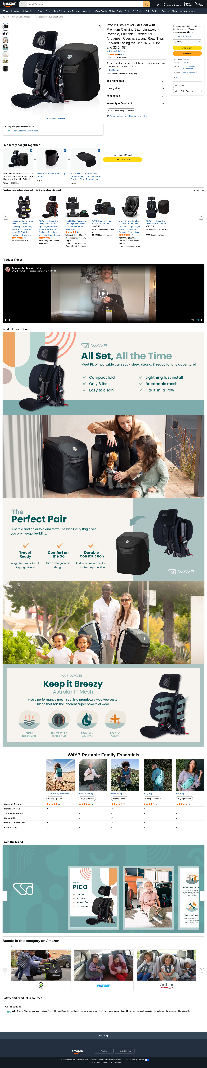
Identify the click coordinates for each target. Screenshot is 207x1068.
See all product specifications (121, 111)
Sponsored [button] (6, 946)
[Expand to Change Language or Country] (160, 5)
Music (174, 11)
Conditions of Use (68, 1060)
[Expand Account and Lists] (180, 5)
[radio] (5, 26)
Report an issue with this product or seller (128, 116)
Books (127, 11)
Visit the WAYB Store (116, 51)
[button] (6, 11)
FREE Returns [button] (113, 70)
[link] (52, 159)
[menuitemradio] (197, 320)
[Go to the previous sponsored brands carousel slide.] (5, 970)
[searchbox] (85, 4)
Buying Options (55, 798)
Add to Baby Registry (183, 91)
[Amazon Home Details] (194, 11)
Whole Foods (101, 11)
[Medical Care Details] (35, 11)
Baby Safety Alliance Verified (25, 131)
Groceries (87, 11)
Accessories (41, 17)
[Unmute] (201, 320)
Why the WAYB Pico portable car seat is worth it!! (34, 271)
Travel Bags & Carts (55, 17)
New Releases (74, 11)
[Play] (5, 320)
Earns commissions (34, 268)
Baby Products (8, 17)
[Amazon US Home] (77, 1052)
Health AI (15, 11)
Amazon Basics (44, 11)
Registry (165, 11)
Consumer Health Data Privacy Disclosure (106, 1060)
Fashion (155, 11)
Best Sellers (59, 11)
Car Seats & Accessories (25, 17)
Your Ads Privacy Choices (134, 1060)
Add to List (179, 85)
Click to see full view (56, 118)
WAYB (185, 63)
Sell (147, 11)
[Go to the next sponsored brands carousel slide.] (202, 970)
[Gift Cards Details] (143, 11)
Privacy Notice (82, 1060)
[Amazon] (10, 4)
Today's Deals (115, 11)
